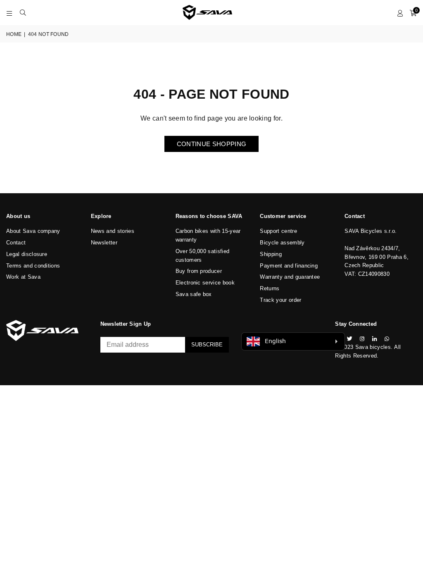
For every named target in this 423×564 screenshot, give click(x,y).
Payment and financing (289, 266)
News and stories (112, 231)
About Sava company (33, 231)
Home (13, 34)
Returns (269, 288)
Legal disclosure (26, 254)
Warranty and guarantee (290, 277)
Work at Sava (23, 277)
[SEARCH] (23, 12)
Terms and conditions (33, 266)
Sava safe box (194, 294)
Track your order (280, 300)
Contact (16, 242)
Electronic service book (205, 283)
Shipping (271, 254)
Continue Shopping (211, 143)
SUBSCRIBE (207, 344)
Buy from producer (199, 271)
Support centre (278, 231)
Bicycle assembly (282, 242)
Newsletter (104, 242)
